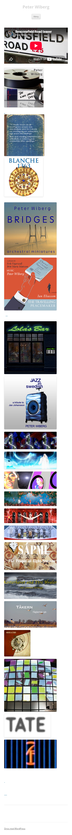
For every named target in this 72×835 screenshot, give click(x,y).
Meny (36, 16)
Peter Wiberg (36, 7)
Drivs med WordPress (14, 828)
